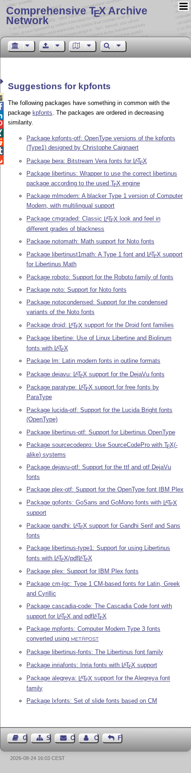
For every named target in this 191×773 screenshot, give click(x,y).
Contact (72, 737)
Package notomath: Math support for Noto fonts (90, 241)
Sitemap (48, 737)
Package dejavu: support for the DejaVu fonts (95, 374)
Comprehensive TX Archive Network (76, 15)
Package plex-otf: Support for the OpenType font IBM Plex (105, 489)
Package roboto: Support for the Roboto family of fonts (99, 277)
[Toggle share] (3, 81)
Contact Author (96, 737)
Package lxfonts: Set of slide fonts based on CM (91, 700)
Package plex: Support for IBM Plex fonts (82, 571)
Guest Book (25, 737)
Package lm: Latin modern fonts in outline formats (93, 360)
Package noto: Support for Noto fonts (76, 289)
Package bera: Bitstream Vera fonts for (86, 160)
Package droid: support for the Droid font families (100, 325)
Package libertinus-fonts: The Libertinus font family (94, 652)
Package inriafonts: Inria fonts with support (91, 665)
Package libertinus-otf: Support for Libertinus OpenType (100, 432)
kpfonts (42, 112)
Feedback (120, 737)
